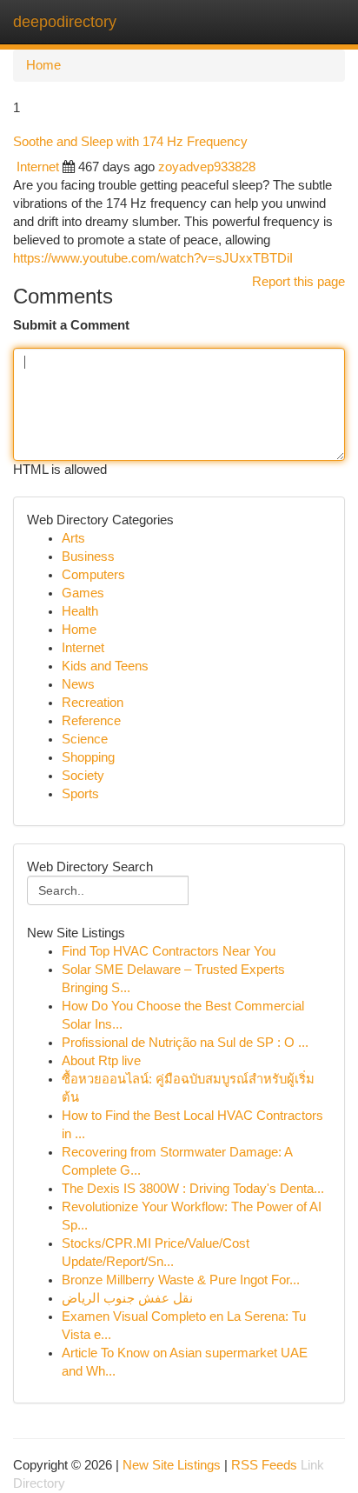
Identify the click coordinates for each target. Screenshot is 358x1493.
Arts (73, 538)
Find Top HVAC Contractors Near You (168, 951)
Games (83, 593)
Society (83, 776)
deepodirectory (64, 21)
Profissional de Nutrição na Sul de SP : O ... (185, 1043)
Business (88, 556)
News (78, 684)
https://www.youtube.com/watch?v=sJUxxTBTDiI (153, 258)
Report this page (298, 282)
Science (85, 739)
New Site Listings (172, 1465)
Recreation (92, 703)
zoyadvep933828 (206, 167)
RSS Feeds (264, 1465)
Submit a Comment (71, 325)
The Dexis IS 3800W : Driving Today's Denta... (193, 1189)
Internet (38, 167)
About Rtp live (101, 1061)
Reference (91, 721)
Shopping (88, 757)
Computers (93, 575)
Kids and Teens (105, 666)
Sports (80, 794)
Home (43, 65)
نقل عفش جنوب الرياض (127, 1298)
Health (80, 611)
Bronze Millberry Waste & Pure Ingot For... (181, 1280)
